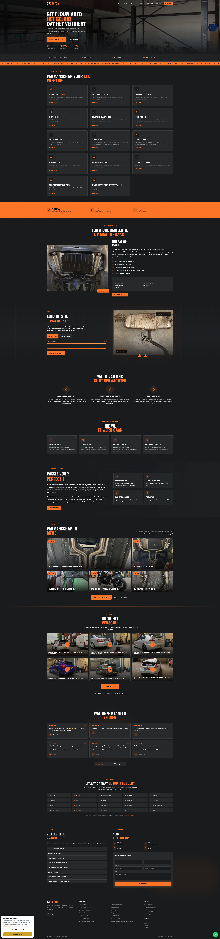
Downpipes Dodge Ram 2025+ (86, 921)
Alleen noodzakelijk (11, 930)
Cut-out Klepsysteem (116, 905)
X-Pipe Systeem (115, 910)
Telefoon (117, 865)
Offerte (146, 925)
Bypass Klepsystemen (85, 907)
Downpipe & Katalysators (85, 910)
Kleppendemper (115, 913)
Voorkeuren (26, 930)
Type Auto (146, 865)
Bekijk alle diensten (129, 816)
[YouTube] (52, 914)
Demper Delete (115, 907)
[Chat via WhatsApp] (215, 934)
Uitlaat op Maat (83, 905)
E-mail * (145, 859)
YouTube (112, 693)
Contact (158, 3)
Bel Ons (169, 3)
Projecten (134, 3)
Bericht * (117, 871)
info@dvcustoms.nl (151, 907)
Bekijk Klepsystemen (55, 353)
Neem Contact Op (54, 508)
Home (117, 3)
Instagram (105, 693)
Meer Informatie (119, 294)
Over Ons (150, 3)
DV (52, 902)
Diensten (124, 3)
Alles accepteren (18, 934)
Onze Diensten (74, 39)
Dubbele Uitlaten (83, 916)
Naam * (116, 859)
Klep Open (54, 336)
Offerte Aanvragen (55, 39)
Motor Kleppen (115, 916)
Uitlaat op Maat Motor (84, 918)
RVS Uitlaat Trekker (116, 918)
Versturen (144, 884)
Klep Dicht (67, 336)
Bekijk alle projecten (100, 597)
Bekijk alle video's (111, 686)
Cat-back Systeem (84, 913)
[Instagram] (48, 914)
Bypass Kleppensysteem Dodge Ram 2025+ (122, 921)
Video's (142, 3)
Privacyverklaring (8, 926)
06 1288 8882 (149, 904)
